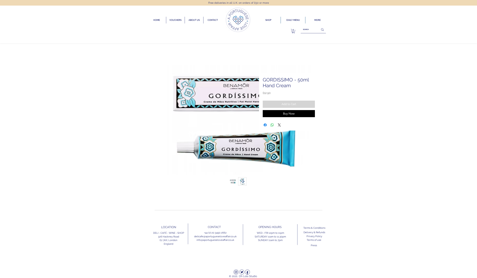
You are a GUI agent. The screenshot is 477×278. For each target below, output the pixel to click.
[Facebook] (247, 272)
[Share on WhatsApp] (272, 125)
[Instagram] (236, 272)
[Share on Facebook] (265, 125)
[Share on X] (279, 125)
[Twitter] (241, 272)
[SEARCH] (322, 29)
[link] (293, 31)
